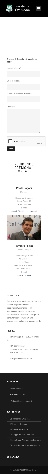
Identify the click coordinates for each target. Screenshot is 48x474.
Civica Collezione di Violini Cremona (25, 445)
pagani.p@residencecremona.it (24, 211)
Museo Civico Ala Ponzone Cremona (25, 440)
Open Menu (38, 8)
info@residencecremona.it (21, 401)
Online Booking (16, 389)
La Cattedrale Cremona (20, 419)
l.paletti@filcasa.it (24, 275)
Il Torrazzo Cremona (18, 424)
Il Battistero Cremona (19, 429)
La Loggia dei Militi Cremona (22, 435)
